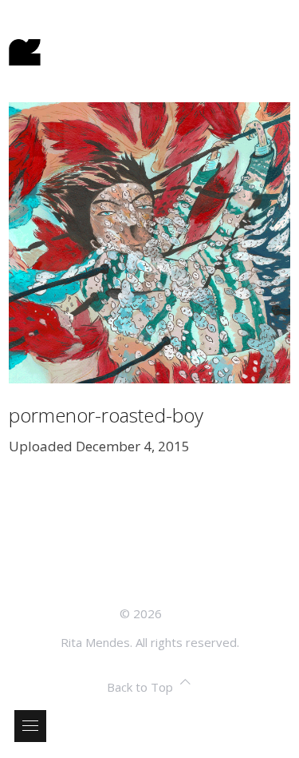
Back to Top (140, 687)
